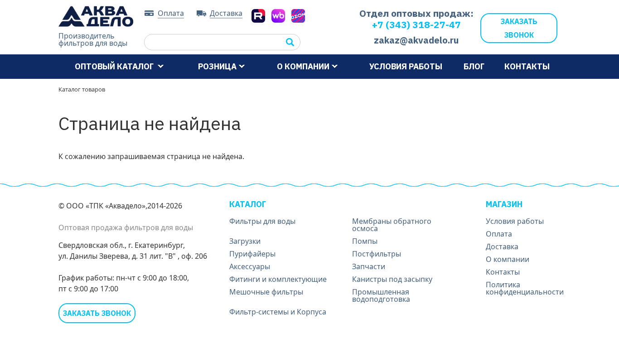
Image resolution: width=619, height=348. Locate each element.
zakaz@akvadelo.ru (416, 40)
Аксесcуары (249, 266)
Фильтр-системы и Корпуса (277, 312)
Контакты (527, 66)
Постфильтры (376, 254)
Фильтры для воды (262, 221)
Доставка (226, 13)
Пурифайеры (252, 254)
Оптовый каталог (115, 66)
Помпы (364, 241)
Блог (474, 66)
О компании (303, 66)
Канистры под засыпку (392, 279)
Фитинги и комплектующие (278, 279)
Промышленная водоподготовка (381, 295)
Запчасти (368, 266)
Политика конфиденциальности (525, 288)
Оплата (171, 13)
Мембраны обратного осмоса (391, 224)
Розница (217, 66)
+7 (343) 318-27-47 (416, 24)
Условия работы (405, 66)
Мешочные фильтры (266, 292)
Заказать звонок (519, 28)
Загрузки (245, 241)
